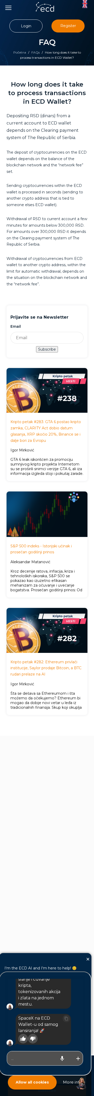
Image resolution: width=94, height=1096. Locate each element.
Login (26, 26)
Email (15, 326)
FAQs (35, 52)
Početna (19, 52)
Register (68, 25)
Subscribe (47, 349)
